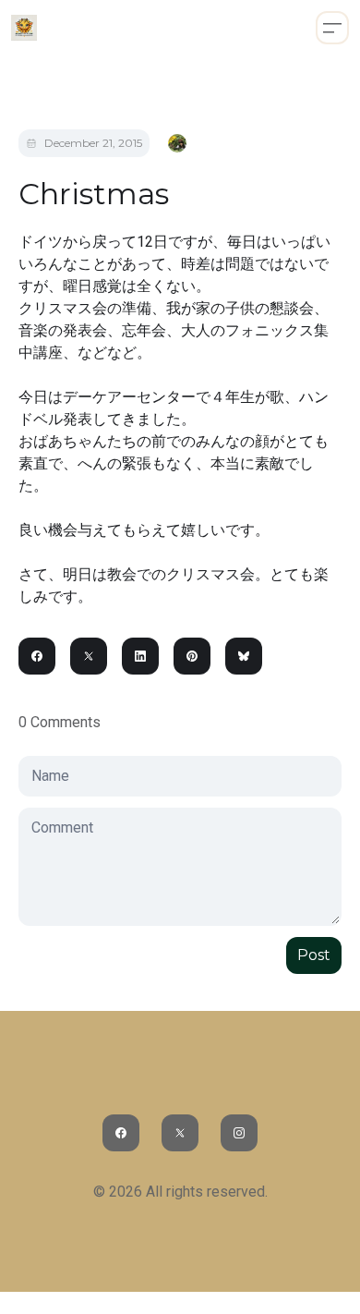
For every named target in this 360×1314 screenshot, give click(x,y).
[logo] (24, 28)
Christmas (93, 194)
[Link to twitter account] (180, 1132)
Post (313, 955)
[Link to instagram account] (239, 1132)
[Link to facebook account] (120, 1132)
